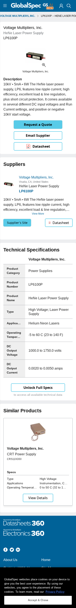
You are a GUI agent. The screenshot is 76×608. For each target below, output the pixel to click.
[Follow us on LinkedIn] (18, 550)
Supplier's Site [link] (17, 223)
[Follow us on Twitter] (12, 550)
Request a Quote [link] (38, 124)
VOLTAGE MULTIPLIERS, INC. (17, 15)
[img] (61, 5)
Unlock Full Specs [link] (38, 387)
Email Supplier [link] (38, 135)
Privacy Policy (55, 591)
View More (38, 213)
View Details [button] (38, 498)
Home (45, 560)
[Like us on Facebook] (5, 550)
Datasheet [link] (41, 146)
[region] (38, 587)
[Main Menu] (5, 6)
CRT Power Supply (21, 454)
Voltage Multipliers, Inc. (36, 177)
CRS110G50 (14, 459)
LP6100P (26, 191)
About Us (10, 560)
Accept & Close (38, 600)
